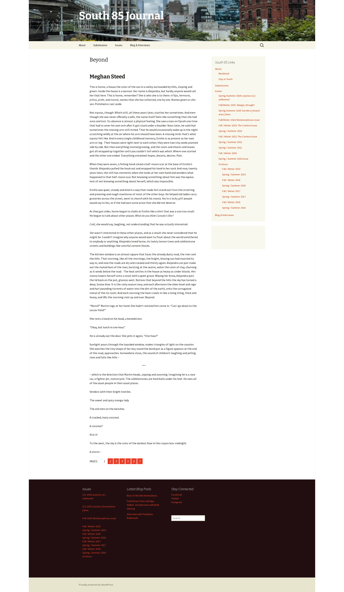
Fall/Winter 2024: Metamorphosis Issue (239, 119)
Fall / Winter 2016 (231, 202)
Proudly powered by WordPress (96, 584)
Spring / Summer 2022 (230, 142)
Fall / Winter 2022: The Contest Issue (238, 136)
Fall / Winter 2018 (231, 180)
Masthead (224, 73)
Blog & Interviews (140, 45)
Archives (223, 164)
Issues (118, 45)
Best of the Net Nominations (142, 495)
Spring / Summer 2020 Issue (233, 158)
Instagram (176, 502)
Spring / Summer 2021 (230, 147)
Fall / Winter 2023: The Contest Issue (238, 125)
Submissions (100, 45)
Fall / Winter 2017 (231, 191)
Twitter (175, 498)
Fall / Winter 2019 (231, 168)
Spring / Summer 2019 (234, 174)
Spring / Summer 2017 (234, 196)
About (82, 45)
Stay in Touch (226, 79)
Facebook (176, 494)
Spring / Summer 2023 (230, 131)
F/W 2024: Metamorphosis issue (99, 518)
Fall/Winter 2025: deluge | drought (236, 105)
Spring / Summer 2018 (234, 185)
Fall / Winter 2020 (228, 153)
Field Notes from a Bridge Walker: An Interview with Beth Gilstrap (143, 505)
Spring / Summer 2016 (234, 207)
